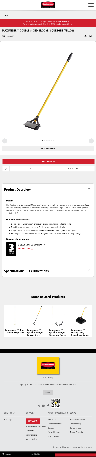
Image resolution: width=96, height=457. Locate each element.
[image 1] (44, 140)
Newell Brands (54, 432)
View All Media (48, 148)
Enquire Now (48, 162)
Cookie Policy (75, 424)
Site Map (8, 420)
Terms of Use (75, 428)
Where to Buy (32, 439)
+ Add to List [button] (34, 454)
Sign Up (48, 392)
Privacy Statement (77, 420)
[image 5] (53, 140)
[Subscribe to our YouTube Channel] (43, 406)
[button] (55, 404)
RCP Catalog (48, 378)
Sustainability (53, 437)
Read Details (24, 249)
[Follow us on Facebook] (48, 406)
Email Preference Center (36, 427)
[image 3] (49, 140)
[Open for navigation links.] (91, 5)
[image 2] (47, 140)
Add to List (73, 169)
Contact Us (33, 421)
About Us (52, 420)
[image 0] (42, 140)
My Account (7, 454)
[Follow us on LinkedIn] (38, 406)
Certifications (31, 435)
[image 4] (51, 140)
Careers (51, 428)
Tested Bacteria (76, 432)
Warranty (30, 431)
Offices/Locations (55, 424)
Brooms (5, 15)
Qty (5, 169)
